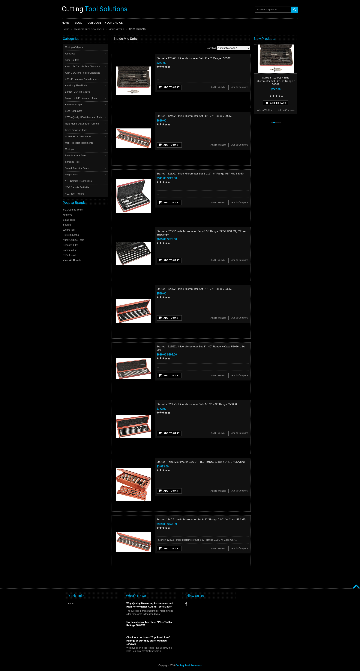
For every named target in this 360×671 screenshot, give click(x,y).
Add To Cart (172, 87)
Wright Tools (71, 174)
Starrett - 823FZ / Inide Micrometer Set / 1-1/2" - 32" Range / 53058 (197, 404)
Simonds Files (72, 162)
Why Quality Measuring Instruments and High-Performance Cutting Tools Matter (149, 605)
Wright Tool (69, 229)
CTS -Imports (70, 255)
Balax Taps (69, 219)
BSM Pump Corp (73, 111)
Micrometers (116, 29)
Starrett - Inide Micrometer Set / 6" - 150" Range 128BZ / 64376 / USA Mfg (201, 461)
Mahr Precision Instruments (79, 143)
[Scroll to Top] (356, 582)
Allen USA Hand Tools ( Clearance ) (83, 73)
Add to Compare (239, 87)
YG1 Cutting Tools (73, 209)
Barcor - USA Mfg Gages (77, 92)
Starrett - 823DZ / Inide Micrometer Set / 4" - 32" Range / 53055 (194, 288)
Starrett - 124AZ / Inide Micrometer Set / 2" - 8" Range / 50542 (194, 58)
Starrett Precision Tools (89, 29)
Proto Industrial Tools (75, 155)
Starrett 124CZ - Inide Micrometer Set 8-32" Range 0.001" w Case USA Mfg (201, 519)
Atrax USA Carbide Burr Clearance (82, 66)
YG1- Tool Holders (74, 193)
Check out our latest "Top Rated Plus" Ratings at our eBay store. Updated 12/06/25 (148, 640)
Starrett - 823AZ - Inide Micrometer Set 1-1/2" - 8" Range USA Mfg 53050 (200, 173)
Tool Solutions (95, 9)
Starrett (67, 224)
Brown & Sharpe (73, 104)
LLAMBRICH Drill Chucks (78, 136)
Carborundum (70, 250)
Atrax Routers (72, 60)
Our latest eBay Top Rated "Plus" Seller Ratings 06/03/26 (149, 624)
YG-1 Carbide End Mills (77, 187)
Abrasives (70, 53)
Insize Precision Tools (76, 130)
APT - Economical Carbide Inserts (82, 79)
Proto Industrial (71, 234)
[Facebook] (186, 604)
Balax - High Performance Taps (81, 98)
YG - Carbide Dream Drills (78, 181)
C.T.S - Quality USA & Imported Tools (83, 117)
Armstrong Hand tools (76, 85)
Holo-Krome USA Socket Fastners (82, 123)
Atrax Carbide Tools (73, 240)
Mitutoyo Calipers (74, 47)
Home (66, 29)
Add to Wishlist (218, 87)
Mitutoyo (69, 149)
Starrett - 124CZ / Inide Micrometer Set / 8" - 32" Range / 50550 (194, 115)
